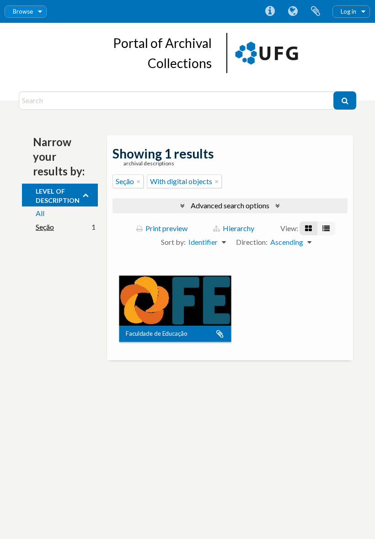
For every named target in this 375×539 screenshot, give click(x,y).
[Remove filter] (138, 181)
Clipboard (315, 11)
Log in (348, 11)
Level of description (58, 195)
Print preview (166, 228)
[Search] (344, 100)
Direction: (252, 242)
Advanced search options (230, 205)
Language (292, 11)
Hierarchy (237, 228)
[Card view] (308, 228)
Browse (23, 11)
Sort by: (173, 242)
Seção (45, 226)
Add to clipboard (220, 333)
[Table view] (326, 228)
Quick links (269, 11)
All (40, 213)
